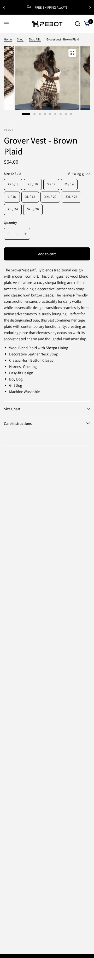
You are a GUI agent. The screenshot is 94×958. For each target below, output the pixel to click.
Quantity (10, 223)
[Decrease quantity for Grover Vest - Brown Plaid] (8, 233)
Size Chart (12, 408)
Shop (20, 39)
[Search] (77, 24)
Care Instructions (18, 423)
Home (8, 39)
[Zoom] (72, 53)
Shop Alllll (35, 39)
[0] (86, 24)
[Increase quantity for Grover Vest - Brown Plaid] (25, 233)
